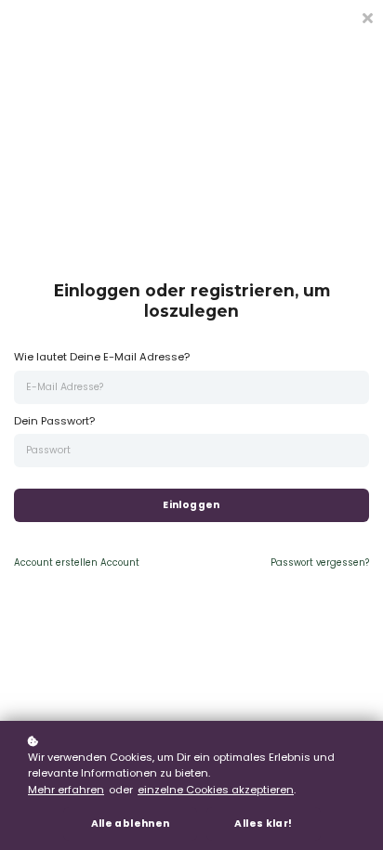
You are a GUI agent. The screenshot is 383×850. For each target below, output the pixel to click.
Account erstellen (76, 562)
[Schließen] (367, 16)
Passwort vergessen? (320, 562)
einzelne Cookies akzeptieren (216, 789)
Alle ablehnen (130, 823)
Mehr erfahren (66, 789)
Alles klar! (263, 823)
